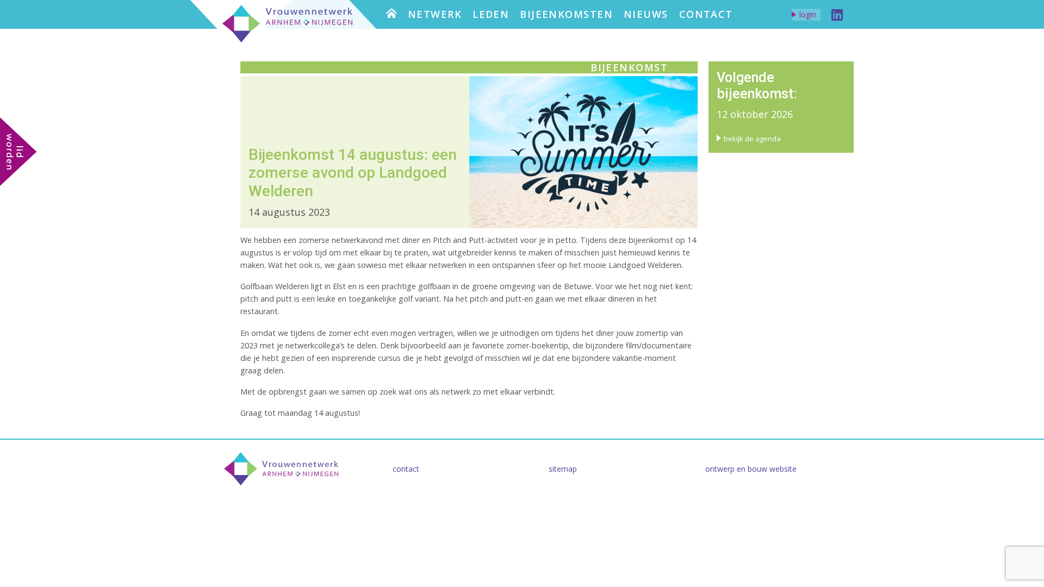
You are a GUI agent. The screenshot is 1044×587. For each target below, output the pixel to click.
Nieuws (646, 14)
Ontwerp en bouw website (751, 469)
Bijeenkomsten (566, 14)
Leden (491, 14)
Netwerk (435, 14)
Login (807, 14)
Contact (706, 14)
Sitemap (563, 469)
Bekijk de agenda (752, 138)
